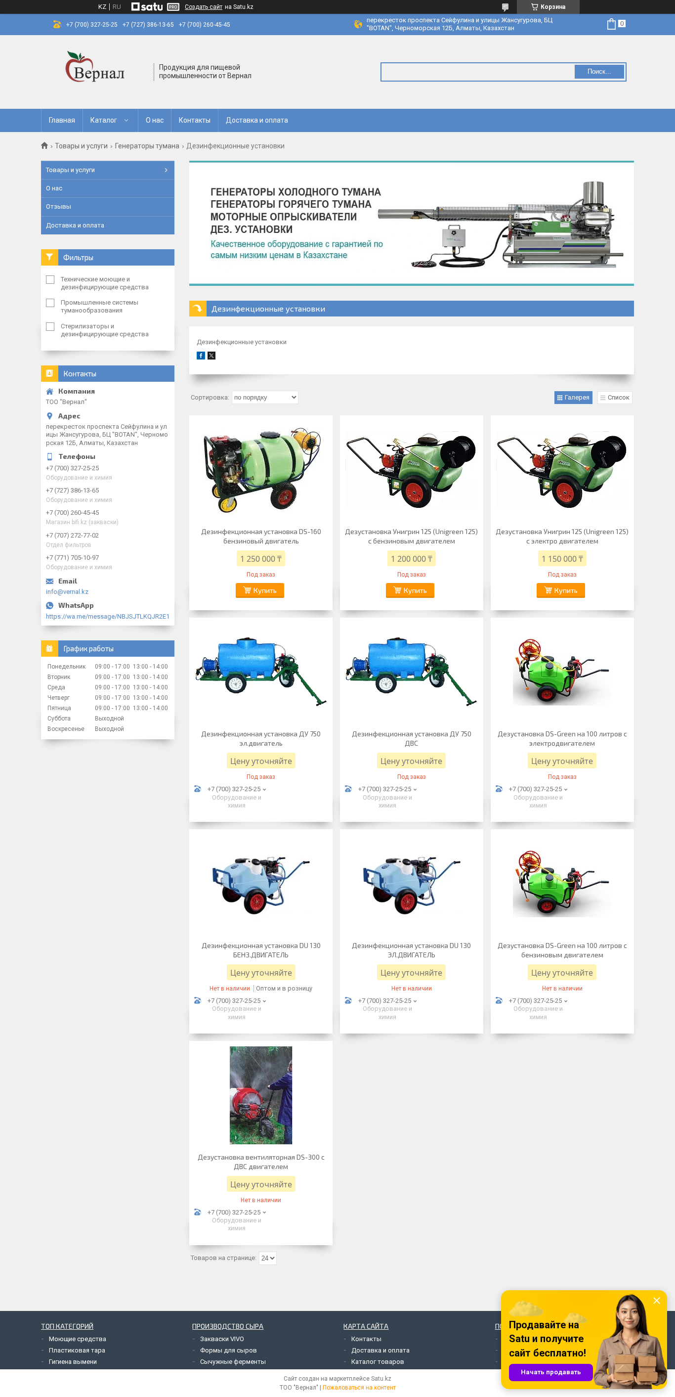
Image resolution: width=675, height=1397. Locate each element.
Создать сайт (203, 6)
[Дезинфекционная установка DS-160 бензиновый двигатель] (261, 469)
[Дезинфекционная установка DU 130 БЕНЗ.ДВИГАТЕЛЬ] (261, 883)
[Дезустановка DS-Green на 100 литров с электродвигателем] (562, 672)
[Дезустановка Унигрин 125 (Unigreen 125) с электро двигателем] (562, 469)
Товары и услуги (81, 146)
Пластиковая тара (77, 1350)
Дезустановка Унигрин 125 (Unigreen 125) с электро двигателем (562, 536)
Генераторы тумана (147, 146)
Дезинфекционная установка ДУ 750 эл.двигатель (261, 738)
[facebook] (201, 357)
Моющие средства (77, 1339)
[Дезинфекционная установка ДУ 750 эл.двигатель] (261, 672)
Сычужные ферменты (233, 1361)
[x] (211, 357)
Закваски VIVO (222, 1339)
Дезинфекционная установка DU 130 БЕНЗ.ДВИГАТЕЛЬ (261, 950)
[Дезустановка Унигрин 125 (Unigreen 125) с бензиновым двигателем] (411, 469)
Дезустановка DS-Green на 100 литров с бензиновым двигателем (562, 950)
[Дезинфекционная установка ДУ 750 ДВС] (411, 672)
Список (619, 397)
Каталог (103, 120)
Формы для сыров (228, 1350)
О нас (155, 120)
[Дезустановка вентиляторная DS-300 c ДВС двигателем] (261, 1095)
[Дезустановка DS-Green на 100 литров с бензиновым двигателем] (562, 883)
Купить (265, 590)
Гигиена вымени (73, 1361)
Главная (62, 120)
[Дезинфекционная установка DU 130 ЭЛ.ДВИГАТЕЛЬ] (411, 883)
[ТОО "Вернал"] (97, 72)
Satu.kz (381, 1378)
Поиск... (599, 71)
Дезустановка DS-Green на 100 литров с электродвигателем (562, 738)
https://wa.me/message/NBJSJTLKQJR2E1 (107, 616)
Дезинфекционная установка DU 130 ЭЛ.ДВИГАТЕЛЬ (411, 950)
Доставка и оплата (257, 120)
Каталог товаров (377, 1361)
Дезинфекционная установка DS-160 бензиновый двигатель (261, 536)
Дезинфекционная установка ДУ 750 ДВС (411, 738)
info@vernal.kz (67, 591)
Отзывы (58, 206)
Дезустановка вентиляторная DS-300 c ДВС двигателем (261, 1162)
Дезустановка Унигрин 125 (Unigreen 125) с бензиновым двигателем (411, 536)
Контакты (195, 120)
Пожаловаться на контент (359, 1387)
